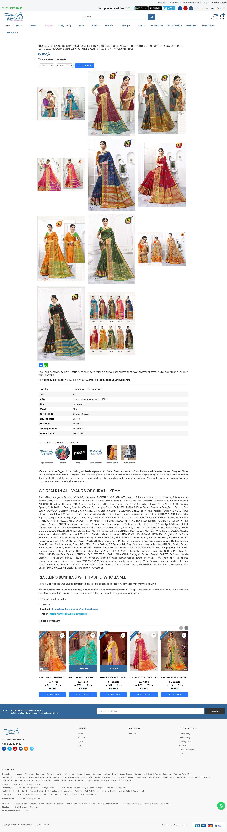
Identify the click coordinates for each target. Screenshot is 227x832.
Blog (79, 745)
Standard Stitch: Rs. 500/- (53, 59)
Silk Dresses (181, 777)
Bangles (99, 787)
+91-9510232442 (13, 8)
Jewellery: (6, 787)
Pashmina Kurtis (52, 791)
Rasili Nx (114, 780)
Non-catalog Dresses (90, 777)
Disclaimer (183, 745)
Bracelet (54, 787)
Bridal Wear (74, 794)
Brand (19, 25)
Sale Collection (174, 25)
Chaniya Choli (41, 794)
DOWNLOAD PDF (64, 65)
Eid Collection (157, 25)
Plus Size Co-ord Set (182, 774)
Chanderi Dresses (37, 777)
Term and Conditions (187, 749)
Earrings (44, 787)
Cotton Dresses (53, 777)
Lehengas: (7, 794)
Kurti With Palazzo (92, 791)
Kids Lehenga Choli (58, 794)
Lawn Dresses (93, 780)
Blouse (87, 774)
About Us (81, 737)
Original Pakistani (9, 780)
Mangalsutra (32, 787)
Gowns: (5, 784)
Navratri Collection (25, 794)
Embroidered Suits (71, 777)
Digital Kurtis (18, 791)
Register (221, 8)
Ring (84, 787)
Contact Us (82, 741)
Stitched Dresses (26, 780)
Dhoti (150, 774)
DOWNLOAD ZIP (46, 65)
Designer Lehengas (89, 794)
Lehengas (125, 25)
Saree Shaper (126, 774)
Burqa (114, 774)
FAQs (181, 753)
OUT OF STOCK (85, 66)
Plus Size (105, 780)
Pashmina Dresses (125, 777)
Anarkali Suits (21, 777)
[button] (186, 628)
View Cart (132, 733)
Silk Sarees (144, 804)
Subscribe (213, 711)
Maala (77, 787)
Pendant (109, 787)
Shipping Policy (185, 741)
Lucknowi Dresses (43, 780)
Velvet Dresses (60, 780)
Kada (69, 787)
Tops (72, 774)
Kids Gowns (19, 784)
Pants (58, 774)
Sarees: (5, 804)
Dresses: (6, 777)
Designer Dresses (76, 780)
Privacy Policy (184, 733)
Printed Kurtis (67, 791)
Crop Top (167, 774)
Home (7, 25)
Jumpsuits (97, 774)
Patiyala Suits (141, 777)
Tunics (79, 774)
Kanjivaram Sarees (129, 804)
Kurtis (94, 25)
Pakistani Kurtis (124, 791)
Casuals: (6, 774)
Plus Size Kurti (138, 791)
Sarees (80, 25)
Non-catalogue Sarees (77, 804)
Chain (91, 787)
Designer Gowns (34, 784)
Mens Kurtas (208, 25)
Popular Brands (46, 462)
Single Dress (35, 807)
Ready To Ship (64, 25)
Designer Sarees (36, 804)
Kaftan (107, 774)
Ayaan (154, 804)
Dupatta (19, 774)
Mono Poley (165, 804)
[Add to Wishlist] (62, 635)
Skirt (65, 774)
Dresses (33, 25)
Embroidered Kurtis (34, 791)
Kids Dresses (126, 780)
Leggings (40, 774)
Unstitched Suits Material (199, 777)
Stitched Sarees (111, 804)
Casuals (109, 25)
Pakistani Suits (108, 777)
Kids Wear (29, 774)
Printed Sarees (112, 462)
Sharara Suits (168, 777)
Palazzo (50, 774)
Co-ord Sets (140, 774)
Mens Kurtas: (8, 799)
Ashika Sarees (96, 462)
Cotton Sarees (129, 462)
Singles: (5, 807)
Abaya (157, 774)
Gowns (141, 25)
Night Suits (191, 25)
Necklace (21, 787)
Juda (62, 787)
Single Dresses (21, 807)
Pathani (37, 799)
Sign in (214, 8)
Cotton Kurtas (25, 799)
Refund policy (184, 737)
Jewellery (11, 32)
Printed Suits (154, 777)
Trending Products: (11, 810)
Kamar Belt (120, 787)
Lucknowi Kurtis (108, 791)
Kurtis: (5, 791)
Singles (48, 25)
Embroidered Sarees (55, 804)
